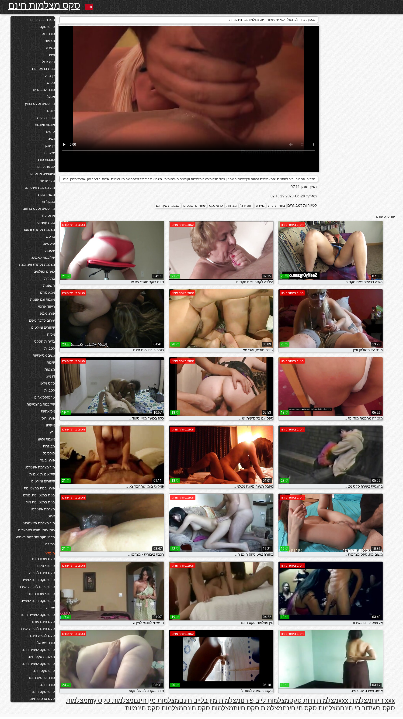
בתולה (50, 544)
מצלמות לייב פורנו (264, 700)
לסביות (49, 348)
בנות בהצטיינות (43, 69)
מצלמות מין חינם (168, 205)
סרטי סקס (47, 27)
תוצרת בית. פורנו (42, 20)
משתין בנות (46, 195)
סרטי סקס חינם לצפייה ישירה (38, 604)
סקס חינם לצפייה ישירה (37, 629)
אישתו (50, 425)
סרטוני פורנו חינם (42, 594)
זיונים (51, 111)
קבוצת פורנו (46, 167)
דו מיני (50, 376)
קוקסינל (49, 453)
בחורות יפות (46, 118)
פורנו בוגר (47, 460)
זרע (52, 432)
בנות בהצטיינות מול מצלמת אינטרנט (40, 505)
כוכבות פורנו (46, 160)
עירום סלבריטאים (42, 320)
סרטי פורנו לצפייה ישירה (37, 587)
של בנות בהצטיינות (41, 404)
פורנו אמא (47, 313)
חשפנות (49, 285)
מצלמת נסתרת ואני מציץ (37, 264)
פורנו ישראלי (45, 643)
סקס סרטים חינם (42, 699)
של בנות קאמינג (43, 257)
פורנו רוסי (48, 34)
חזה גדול (48, 62)
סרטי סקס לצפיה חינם (38, 650)
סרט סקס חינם (44, 671)
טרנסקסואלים (44, 397)
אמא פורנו (47, 292)
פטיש (51, 83)
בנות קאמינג (46, 222)
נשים (51, 139)
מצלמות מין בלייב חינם (209, 700)
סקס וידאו (47, 383)
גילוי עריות (47, 181)
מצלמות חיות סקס (313, 700)
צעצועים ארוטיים (42, 174)
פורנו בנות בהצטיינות (39, 488)
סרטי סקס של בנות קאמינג (35, 537)
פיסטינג (49, 243)
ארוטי (51, 516)
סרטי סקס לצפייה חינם (38, 615)
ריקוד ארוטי (46, 306)
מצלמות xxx (355, 700)
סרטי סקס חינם (43, 692)
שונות (51, 362)
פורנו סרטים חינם (42, 678)
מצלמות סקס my (111, 700)
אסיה (51, 334)
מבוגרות (49, 446)
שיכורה (49, 153)
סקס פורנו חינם (43, 559)
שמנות (50, 250)
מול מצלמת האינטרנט (38, 523)
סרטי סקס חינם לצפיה (38, 580)
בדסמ (50, 236)
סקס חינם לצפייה (42, 573)
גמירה (50, 48)
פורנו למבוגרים (44, 90)
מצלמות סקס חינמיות (154, 708)
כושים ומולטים (44, 271)
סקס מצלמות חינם (44, 5)
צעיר (51, 55)
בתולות (49, 278)
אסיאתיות (48, 411)
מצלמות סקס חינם (41, 657)
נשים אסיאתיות (44, 355)
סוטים (50, 132)
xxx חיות (383, 700)
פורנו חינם (47, 685)
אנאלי (50, 97)
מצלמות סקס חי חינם (311, 708)
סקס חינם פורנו (43, 622)
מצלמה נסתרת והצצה (39, 229)
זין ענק (50, 146)
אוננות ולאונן (46, 439)
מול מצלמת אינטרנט (40, 188)
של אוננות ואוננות (42, 474)
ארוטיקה (48, 215)
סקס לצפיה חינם (42, 636)
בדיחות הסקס (44, 341)
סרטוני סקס (46, 566)
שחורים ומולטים (43, 327)
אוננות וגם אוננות (42, 299)
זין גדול (50, 76)
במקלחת (48, 202)
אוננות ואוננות (45, 125)
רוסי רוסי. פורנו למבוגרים (36, 530)
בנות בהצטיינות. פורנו (39, 495)
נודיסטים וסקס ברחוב (39, 208)
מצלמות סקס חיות (257, 708)
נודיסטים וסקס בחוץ (40, 104)
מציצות (50, 41)
